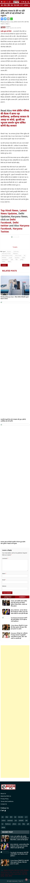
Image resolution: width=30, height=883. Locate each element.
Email (4, 580)
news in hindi (18, 255)
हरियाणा (9, 261)
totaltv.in (8, 26)
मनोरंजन (26, 5)
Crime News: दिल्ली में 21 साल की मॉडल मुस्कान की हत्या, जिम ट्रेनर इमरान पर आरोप (19, 627)
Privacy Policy (4, 799)
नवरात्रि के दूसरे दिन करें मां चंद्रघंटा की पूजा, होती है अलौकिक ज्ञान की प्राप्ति (13, 420)
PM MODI (4, 257)
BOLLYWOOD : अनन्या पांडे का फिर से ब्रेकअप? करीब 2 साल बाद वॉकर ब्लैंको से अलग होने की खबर (19, 611)
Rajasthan (17, 257)
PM (24, 255)
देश (2, 824)
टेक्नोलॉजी (21, 820)
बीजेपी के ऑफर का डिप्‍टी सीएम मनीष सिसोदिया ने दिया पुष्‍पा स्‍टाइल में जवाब (26, 265)
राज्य (19, 824)
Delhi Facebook (8, 221)
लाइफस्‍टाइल (10, 820)
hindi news (16, 251)
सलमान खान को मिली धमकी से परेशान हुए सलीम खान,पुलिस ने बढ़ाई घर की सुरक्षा (13, 542)
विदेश (24, 824)
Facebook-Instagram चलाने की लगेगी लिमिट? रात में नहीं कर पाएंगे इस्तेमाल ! (19, 619)
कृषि (28, 824)
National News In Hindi (7, 255)
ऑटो (26, 820)
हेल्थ (16, 820)
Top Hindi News (9, 210)
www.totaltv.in (5, 259)
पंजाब (12, 259)
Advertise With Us (6, 796)
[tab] (8, 597)
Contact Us (4, 804)
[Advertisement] (15, 711)
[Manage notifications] (26, 879)
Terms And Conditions (7, 801)
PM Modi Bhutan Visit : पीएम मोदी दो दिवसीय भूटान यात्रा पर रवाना (15, 297)
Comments (22, 597)
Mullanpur (15, 253)
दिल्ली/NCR (7, 824)
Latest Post (7, 597)
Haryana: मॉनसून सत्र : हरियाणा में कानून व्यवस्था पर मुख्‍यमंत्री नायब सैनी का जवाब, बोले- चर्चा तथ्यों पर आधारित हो (19, 635)
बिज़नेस (3, 827)
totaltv (23, 257)
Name (4, 573)
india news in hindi (6, 253)
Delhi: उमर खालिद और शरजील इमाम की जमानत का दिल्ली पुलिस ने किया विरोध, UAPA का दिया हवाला (19, 603)
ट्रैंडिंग (9, 5)
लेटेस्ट (5, 5)
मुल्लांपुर (21, 259)
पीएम (17, 259)
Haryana (9, 251)
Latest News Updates (14, 212)
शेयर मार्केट (16, 5)
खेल (12, 5)
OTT (21, 5)
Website (4, 586)
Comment (5, 558)
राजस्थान (3, 261)
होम (2, 5)
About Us (3, 793)
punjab (10, 257)
